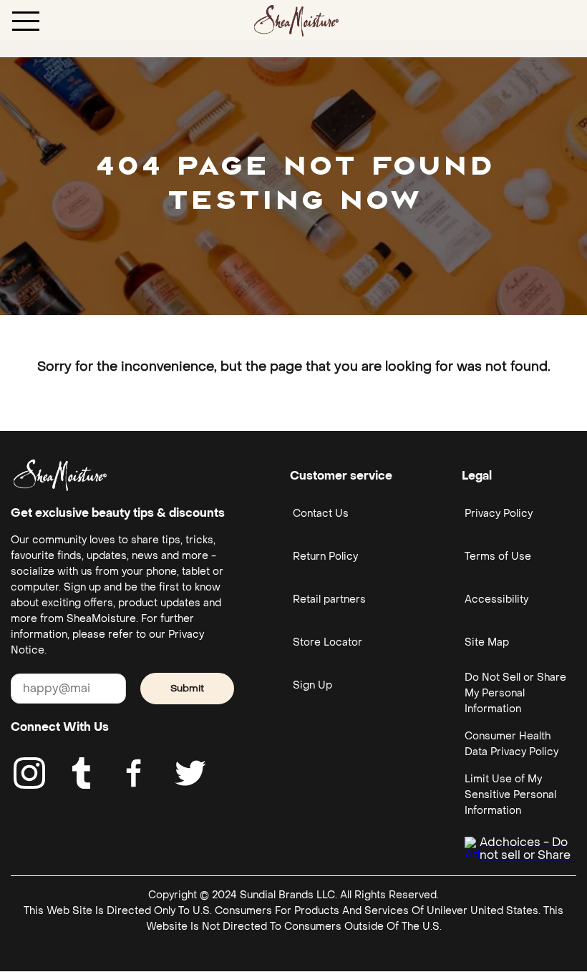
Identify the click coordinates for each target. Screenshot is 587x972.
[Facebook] (134, 773)
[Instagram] (29, 773)
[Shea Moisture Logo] (296, 20)
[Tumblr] (81, 773)
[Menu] (26, 20)
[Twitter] (190, 773)
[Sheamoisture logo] (60, 475)
